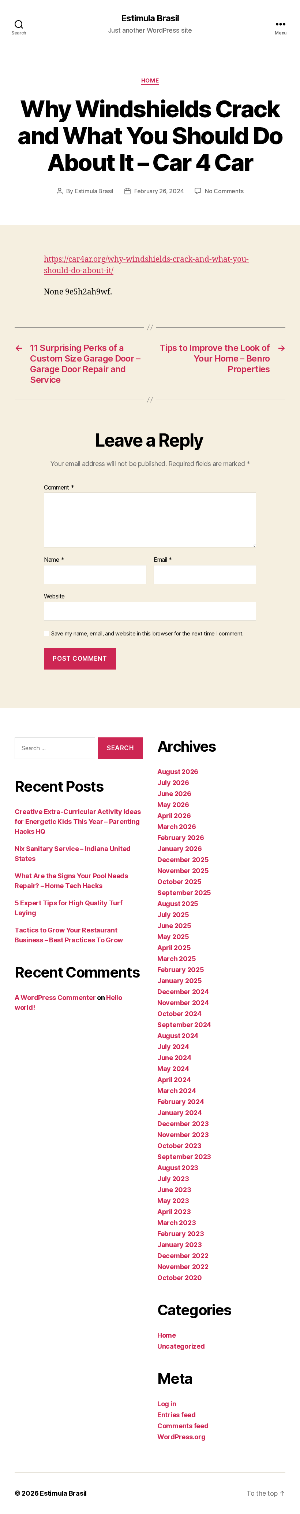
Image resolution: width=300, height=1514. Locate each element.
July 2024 (173, 1047)
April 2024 (174, 1080)
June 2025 (174, 926)
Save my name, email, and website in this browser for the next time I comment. (147, 633)
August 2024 (177, 1036)
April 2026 (174, 816)
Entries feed (176, 1415)
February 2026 (180, 838)
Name (54, 560)
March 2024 (176, 1091)
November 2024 (183, 1003)
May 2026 (173, 805)
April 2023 (174, 1212)
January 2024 (179, 1113)
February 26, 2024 (159, 191)
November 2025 (183, 871)
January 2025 (179, 981)
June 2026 (174, 794)
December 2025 (183, 860)
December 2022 (183, 1256)
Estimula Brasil (150, 18)
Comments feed (183, 1426)
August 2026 (177, 772)
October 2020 (179, 1278)
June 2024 (174, 1058)
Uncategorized (181, 1346)
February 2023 (180, 1234)
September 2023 (184, 1157)
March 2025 (176, 959)
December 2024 (183, 992)
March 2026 (176, 827)
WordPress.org (181, 1437)
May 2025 (173, 937)
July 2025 (173, 915)
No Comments (224, 191)
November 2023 (183, 1135)
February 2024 (180, 1102)
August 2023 (177, 1168)
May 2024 (173, 1069)
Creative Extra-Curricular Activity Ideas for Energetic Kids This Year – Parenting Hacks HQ (78, 821)
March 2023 (176, 1223)
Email (163, 560)
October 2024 (179, 1014)
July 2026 (173, 783)
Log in (166, 1404)
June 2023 (174, 1190)
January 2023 (179, 1245)
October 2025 (179, 882)
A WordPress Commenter (55, 997)
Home (150, 80)
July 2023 (173, 1179)
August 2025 (177, 904)
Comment (59, 487)
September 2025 (184, 893)
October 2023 (179, 1146)
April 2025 (174, 948)
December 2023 (183, 1124)
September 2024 (184, 1025)
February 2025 (180, 970)
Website (54, 596)
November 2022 (183, 1267)
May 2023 (173, 1201)
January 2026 (179, 849)
